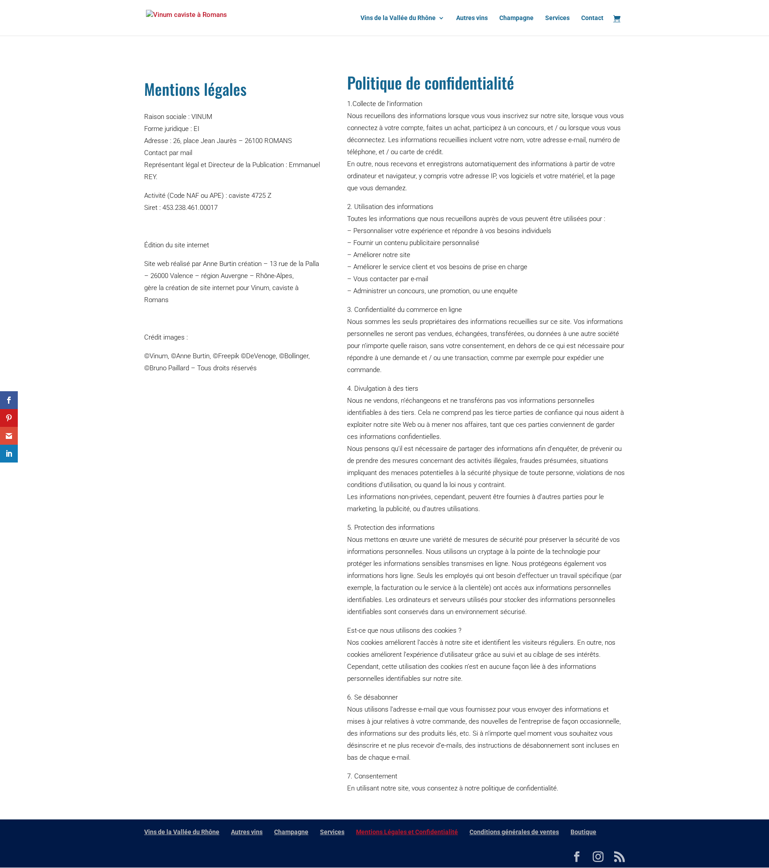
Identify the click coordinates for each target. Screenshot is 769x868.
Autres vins (472, 18)
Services (557, 18)
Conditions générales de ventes (514, 831)
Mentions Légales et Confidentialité (407, 831)
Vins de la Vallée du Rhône (398, 18)
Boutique (583, 831)
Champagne (516, 18)
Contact (592, 18)
